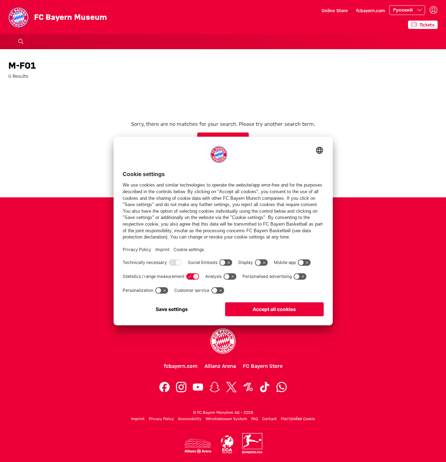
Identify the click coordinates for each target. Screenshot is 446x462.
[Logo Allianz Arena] (198, 446)
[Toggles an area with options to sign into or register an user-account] (433, 10)
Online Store (335, 10)
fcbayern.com (370, 10)
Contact (269, 419)
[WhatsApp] (281, 387)
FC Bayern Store (263, 366)
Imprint (138, 419)
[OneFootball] (248, 387)
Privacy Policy (161, 419)
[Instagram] (181, 387)
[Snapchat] (214, 387)
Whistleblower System (226, 419)
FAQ (254, 419)
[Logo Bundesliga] (252, 443)
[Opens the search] (21, 41)
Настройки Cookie (298, 419)
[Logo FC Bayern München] (223, 341)
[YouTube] (197, 387)
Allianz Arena (220, 366)
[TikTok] (264, 387)
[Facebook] (164, 387)
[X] (231, 387)
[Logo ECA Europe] (227, 444)
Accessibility (189, 419)
